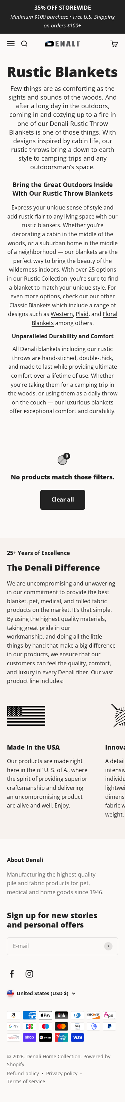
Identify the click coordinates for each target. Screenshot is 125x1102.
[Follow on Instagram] (29, 974)
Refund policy (23, 1073)
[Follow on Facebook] (11, 974)
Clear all (62, 499)
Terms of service (26, 1081)
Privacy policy (61, 1073)
